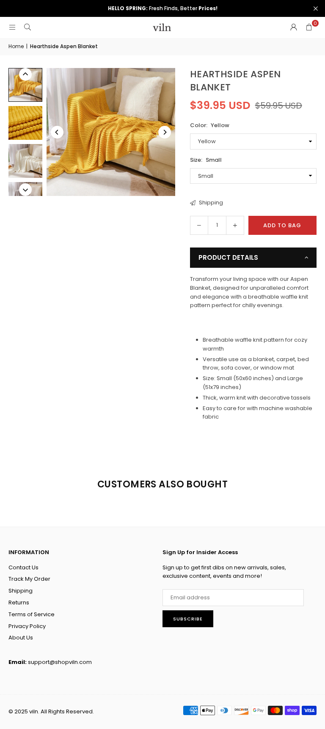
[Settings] (293, 27)
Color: (209, 125)
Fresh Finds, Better (163, 8)
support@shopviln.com (60, 662)
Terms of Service (31, 614)
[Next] (164, 132)
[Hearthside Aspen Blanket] (25, 123)
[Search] (27, 27)
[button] (309, 27)
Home (16, 46)
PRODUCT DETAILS (228, 257)
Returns (18, 602)
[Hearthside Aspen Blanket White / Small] (25, 161)
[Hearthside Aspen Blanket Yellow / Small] (25, 84)
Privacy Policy (27, 626)
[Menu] (12, 27)
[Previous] (57, 132)
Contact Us (23, 567)
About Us (20, 638)
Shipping (210, 203)
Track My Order (29, 579)
